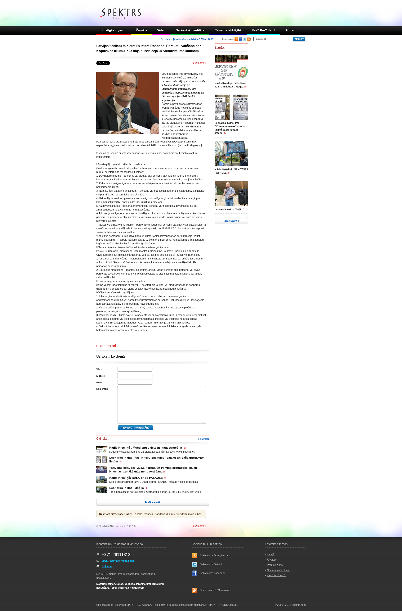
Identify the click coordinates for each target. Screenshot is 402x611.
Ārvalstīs (272, 559)
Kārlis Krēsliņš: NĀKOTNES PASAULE (136, 477)
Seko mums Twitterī (211, 564)
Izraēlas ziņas (275, 565)
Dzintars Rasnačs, (143, 514)
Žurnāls (141, 30)
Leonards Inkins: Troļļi (228, 209)
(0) (184, 448)
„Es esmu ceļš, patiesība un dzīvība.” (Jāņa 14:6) (186, 39)
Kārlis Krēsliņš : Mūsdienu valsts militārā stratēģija (145, 447)
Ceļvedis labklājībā (228, 30)
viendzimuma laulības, (189, 514)
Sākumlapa (203, 439)
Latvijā (270, 554)
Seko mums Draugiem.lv (214, 555)
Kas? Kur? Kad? (263, 30)
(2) (243, 209)
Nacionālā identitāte (190, 30)
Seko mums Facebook (212, 573)
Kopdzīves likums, (165, 514)
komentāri (199, 63)
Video (161, 30)
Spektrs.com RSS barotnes (215, 590)
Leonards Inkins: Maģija (126, 487)
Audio (290, 30)
